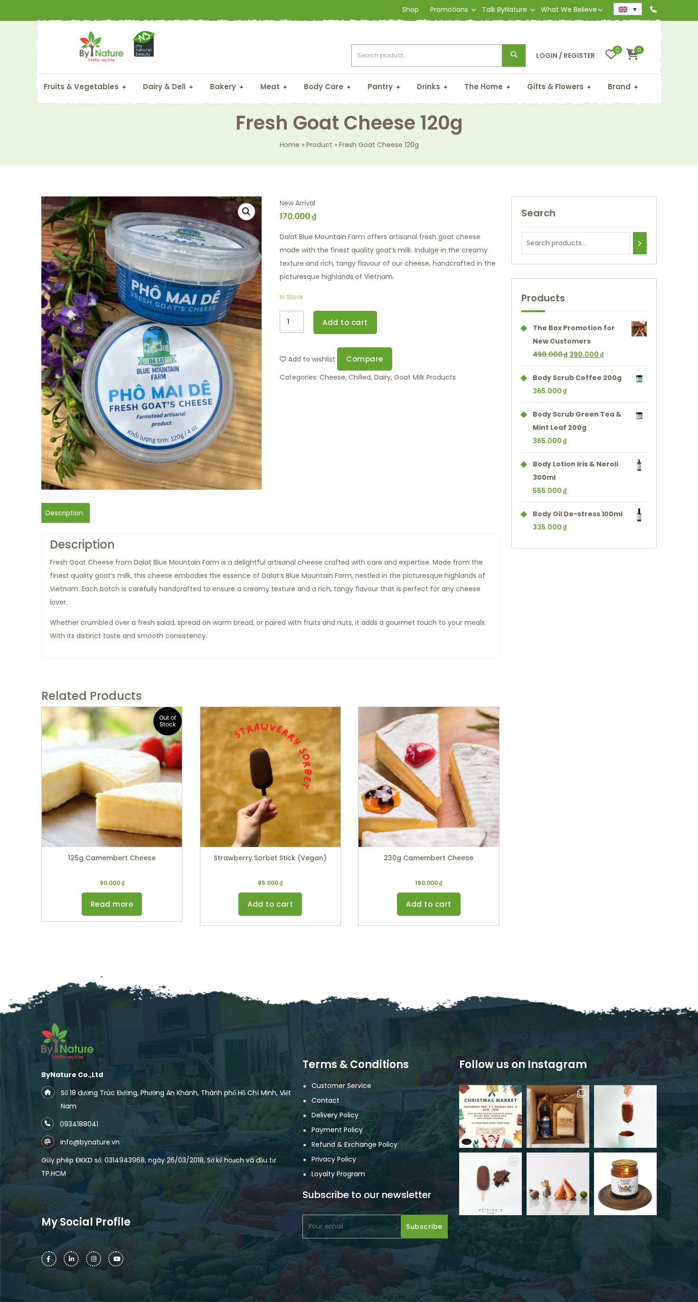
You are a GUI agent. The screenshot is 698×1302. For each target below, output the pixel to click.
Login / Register (565, 55)
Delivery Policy (334, 1115)
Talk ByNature (504, 9)
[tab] (64, 513)
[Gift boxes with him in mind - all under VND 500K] (558, 1116)
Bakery (223, 87)
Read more (112, 904)
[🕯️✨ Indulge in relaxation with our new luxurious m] (625, 1184)
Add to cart (345, 322)
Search (514, 56)
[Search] (640, 243)
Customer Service (341, 1085)
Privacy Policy (333, 1159)
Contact (325, 1100)
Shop (410, 9)
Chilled (360, 377)
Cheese (332, 377)
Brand (619, 87)
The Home (483, 87)
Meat (270, 87)
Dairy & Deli (164, 87)
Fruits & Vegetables (81, 87)
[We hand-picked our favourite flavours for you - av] (490, 1184)
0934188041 (79, 1124)
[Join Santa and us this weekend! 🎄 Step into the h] (490, 1116)
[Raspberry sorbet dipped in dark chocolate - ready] (625, 1116)
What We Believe (569, 9)
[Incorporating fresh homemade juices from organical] (558, 1184)
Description (64, 513)
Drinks (428, 87)
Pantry (380, 87)
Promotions (449, 9)
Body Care (323, 87)
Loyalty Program (338, 1174)
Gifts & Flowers (555, 87)
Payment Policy (337, 1130)
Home (290, 144)
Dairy (382, 377)
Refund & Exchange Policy (354, 1144)
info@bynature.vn (90, 1142)
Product (319, 144)
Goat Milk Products (425, 377)
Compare (364, 359)
